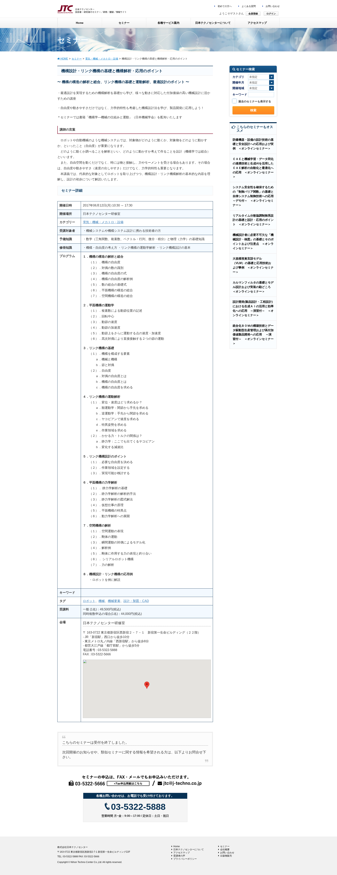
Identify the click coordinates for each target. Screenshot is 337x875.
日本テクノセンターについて (188, 849)
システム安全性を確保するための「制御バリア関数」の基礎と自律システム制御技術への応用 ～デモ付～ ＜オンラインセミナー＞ (255, 195)
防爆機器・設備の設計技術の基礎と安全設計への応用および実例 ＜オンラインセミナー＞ (253, 144)
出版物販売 (226, 855)
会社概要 (225, 849)
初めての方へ (224, 6)
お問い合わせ (272, 6)
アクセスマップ (181, 852)
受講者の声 (179, 855)
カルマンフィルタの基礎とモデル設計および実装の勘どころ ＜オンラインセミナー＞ (253, 287)
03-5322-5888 (138, 807)
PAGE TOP (325, 845)
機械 (101, 601)
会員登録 (253, 13)
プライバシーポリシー (185, 858)
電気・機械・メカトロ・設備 (103, 222)
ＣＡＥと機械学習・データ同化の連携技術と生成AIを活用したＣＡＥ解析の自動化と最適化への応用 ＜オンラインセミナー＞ (253, 167)
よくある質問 (248, 6)
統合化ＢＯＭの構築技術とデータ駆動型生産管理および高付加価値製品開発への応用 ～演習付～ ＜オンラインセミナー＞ (253, 334)
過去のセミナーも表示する (254, 101)
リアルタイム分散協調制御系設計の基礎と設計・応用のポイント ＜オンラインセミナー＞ (253, 220)
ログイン (271, 13)
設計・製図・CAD (136, 601)
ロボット (89, 601)
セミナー (225, 846)
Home (176, 846)
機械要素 (114, 601)
